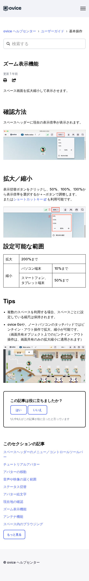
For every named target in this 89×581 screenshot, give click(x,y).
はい (19, 410)
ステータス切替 (14, 487)
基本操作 (75, 31)
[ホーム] (12, 8)
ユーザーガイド (52, 31)
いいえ (37, 410)
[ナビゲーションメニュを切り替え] (83, 8)
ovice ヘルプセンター (19, 31)
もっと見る (14, 534)
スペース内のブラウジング (23, 524)
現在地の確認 (13, 502)
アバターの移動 (14, 472)
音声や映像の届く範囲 (19, 479)
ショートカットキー (28, 199)
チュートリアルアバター (21, 464)
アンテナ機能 (13, 516)
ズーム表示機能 (14, 509)
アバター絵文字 (14, 494)
